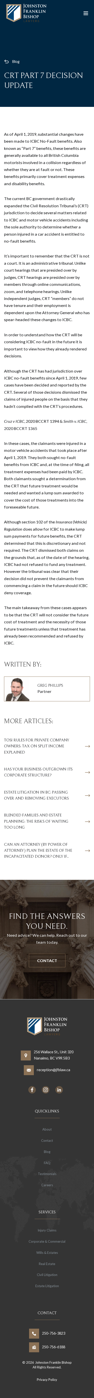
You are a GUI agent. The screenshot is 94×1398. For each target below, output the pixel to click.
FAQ (47, 1163)
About (47, 1129)
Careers (47, 1185)
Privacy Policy (47, 1380)
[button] (85, 13)
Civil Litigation (47, 1275)
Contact (47, 960)
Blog (16, 61)
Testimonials (47, 1174)
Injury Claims (47, 1230)
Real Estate (47, 1264)
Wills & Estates (47, 1253)
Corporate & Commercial (47, 1241)
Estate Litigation (47, 1286)
